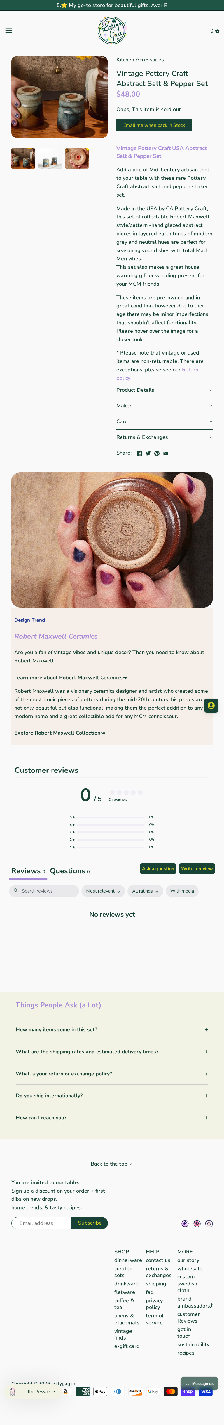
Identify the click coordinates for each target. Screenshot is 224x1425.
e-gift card (127, 1346)
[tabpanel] (112, 932)
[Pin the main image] (157, 452)
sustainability (193, 1344)
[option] (23, 158)
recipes (186, 1352)
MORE (185, 1251)
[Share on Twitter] (148, 452)
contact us (158, 1260)
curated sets (123, 1272)
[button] (164, 390)
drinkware (126, 1283)
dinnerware (128, 1260)
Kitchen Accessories (140, 59)
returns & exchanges (159, 1272)
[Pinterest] (197, 1223)
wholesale (189, 1268)
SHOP (121, 1251)
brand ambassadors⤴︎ (195, 1302)
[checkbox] (182, 891)
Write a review (197, 868)
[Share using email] (165, 452)
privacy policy (154, 1304)
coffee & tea (124, 1304)
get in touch (184, 1333)
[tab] (70, 871)
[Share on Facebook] (139, 452)
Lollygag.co (63, 1384)
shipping (156, 1283)
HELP (153, 1251)
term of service (155, 1319)
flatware (124, 1292)
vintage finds (123, 1334)
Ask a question (158, 868)
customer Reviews (188, 1317)
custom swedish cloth (187, 1283)
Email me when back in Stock (154, 125)
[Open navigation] (40, 30)
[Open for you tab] (211, 705)
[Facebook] (185, 1223)
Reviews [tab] (28, 871)
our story (188, 1260)
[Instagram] (209, 1223)
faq (150, 1292)
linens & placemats (127, 1319)
